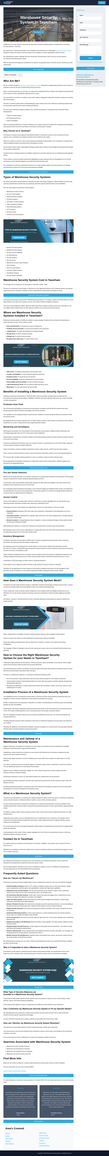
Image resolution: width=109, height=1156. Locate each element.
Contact (102, 2)
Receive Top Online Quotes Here (38, 467)
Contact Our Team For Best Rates (38, 172)
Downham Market (44, 1145)
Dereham (8, 1141)
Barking (24, 1071)
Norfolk (5, 1071)
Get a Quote (37, 32)
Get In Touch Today (38, 69)
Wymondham (17, 1071)
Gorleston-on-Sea (44, 1138)
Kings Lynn (42, 1143)
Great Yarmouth (43, 1135)
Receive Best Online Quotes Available (38, 295)
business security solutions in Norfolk (30, 85)
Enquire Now (38, 733)
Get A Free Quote (38, 1121)
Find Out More (38, 575)
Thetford (41, 1140)
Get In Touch (38, 856)
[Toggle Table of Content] (19, 75)
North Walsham (9, 1143)
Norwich (10, 1071)
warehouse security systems (63, 50)
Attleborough (42, 1133)
